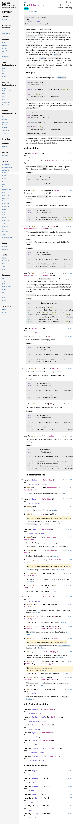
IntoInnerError (31, 228)
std (8, 3)
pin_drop (31, 514)
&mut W (55, 368)
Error (37, 490)
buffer (34, 404)
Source (34, 11)
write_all (31, 616)
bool (56, 638)
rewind (30, 550)
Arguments (28, 679)
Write (26, 8)
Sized (39, 22)
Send (34, 725)
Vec (55, 55)
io (27, 2)
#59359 (68, 566)
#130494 (67, 518)
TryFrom (39, 806)
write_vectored (33, 626)
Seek (34, 529)
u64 (32, 539)
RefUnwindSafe (39, 717)
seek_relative (33, 585)
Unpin (34, 740)
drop (29, 507)
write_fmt (31, 677)
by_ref (30, 689)
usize (56, 191)
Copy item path (43, 5)
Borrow (35, 778)
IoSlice (28, 628)
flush (29, 652)
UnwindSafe (37, 756)
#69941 (64, 642)
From (34, 794)
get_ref (34, 336)
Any (33, 771)
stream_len (32, 560)
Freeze (35, 709)
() (32, 490)
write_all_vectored (35, 661)
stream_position (34, 573)
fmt (28, 488)
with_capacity (37, 191)
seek (29, 537)
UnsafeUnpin (38, 748)
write (29, 604)
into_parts (35, 273)
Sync (34, 733)
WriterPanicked (46, 275)
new (32, 161)
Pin (42, 514)
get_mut (34, 368)
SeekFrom (51, 537)
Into (37, 798)
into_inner (35, 226)
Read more (61, 493)
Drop (34, 499)
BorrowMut (37, 786)
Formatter (51, 488)
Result (53, 226)
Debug (34, 480)
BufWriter (37, 153)
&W (49, 336)
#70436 (43, 670)
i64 (25, 588)
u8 (36, 275)
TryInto (39, 813)
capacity (35, 436)
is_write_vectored (35, 638)
